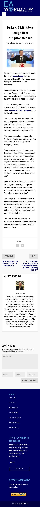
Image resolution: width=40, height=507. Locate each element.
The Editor (12, 403)
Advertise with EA (15, 418)
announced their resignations (21, 110)
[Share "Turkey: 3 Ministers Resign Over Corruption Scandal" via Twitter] (22, 245)
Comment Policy (14, 423)
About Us (12, 398)
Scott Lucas (17, 43)
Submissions (13, 413)
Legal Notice (13, 408)
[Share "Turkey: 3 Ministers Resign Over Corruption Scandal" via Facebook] (18, 245)
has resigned (17, 76)
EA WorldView (23, 504)
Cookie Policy (13, 428)
